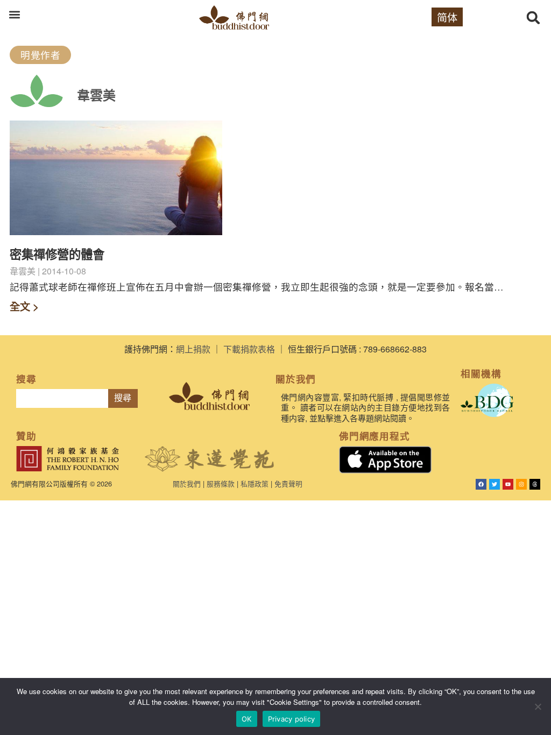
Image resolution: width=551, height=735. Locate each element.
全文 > (24, 306)
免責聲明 (288, 483)
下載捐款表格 (249, 349)
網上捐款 (193, 349)
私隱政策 (255, 483)
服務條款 (221, 483)
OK (247, 719)
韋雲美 (96, 95)
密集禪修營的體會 (57, 254)
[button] (14, 14)
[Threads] (534, 484)
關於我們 (187, 483)
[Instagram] (521, 484)
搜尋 (122, 398)
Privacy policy (291, 719)
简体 (447, 17)
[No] (537, 706)
